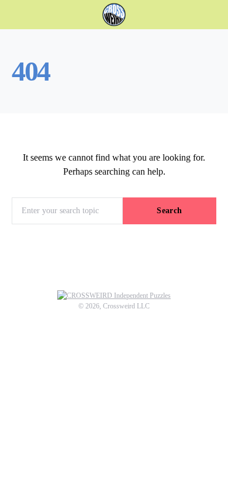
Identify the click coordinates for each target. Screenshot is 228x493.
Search (169, 210)
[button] (212, 14)
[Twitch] (113, 368)
